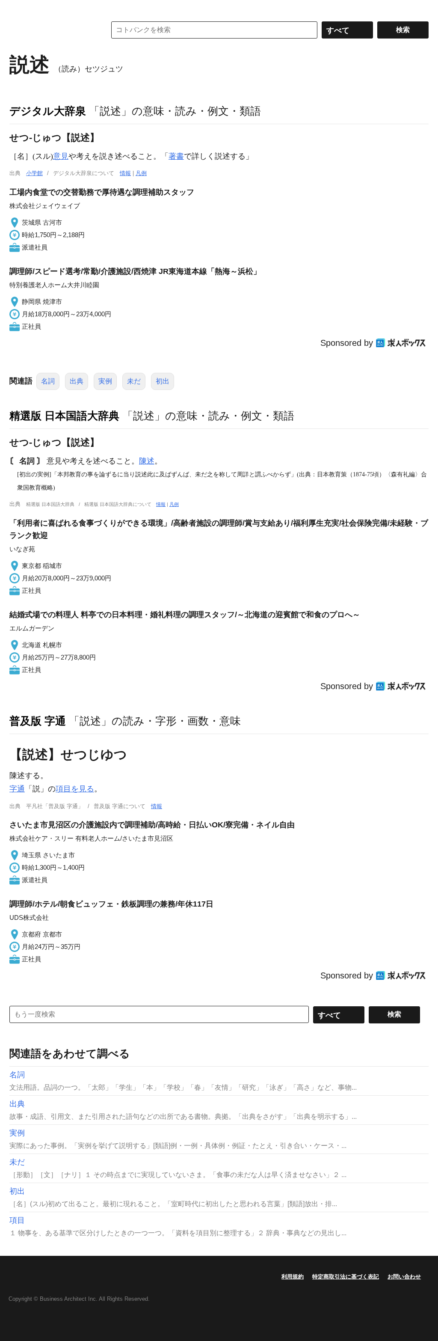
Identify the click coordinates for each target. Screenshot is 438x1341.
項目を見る (75, 789)
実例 (105, 381)
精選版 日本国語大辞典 (64, 416)
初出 (162, 381)
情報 (125, 173)
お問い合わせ (404, 1276)
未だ (134, 381)
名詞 (48, 381)
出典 (76, 381)
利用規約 (292, 1276)
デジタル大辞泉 (47, 111)
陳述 (146, 461)
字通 (17, 789)
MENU (18, 8)
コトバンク (51, 30)
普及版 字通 (37, 721)
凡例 (141, 173)
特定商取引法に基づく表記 (345, 1276)
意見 (60, 156)
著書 (176, 156)
